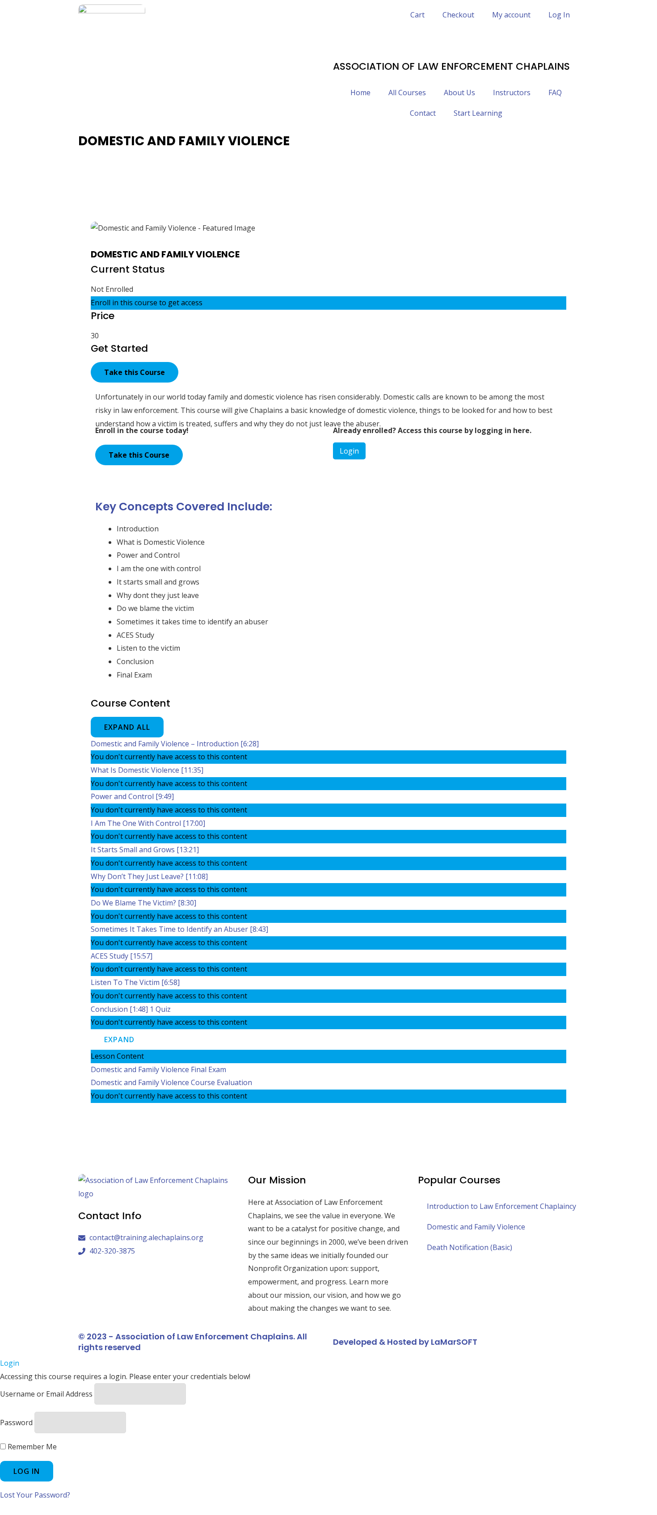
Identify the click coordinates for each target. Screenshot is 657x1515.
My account (511, 15)
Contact (423, 113)
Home (360, 92)
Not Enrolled (112, 289)
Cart (417, 15)
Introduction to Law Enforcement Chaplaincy (501, 1206)
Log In (559, 15)
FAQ (555, 92)
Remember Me (31, 1447)
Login (349, 451)
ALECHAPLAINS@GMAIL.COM (382, 54)
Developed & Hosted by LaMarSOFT (405, 1341)
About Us (459, 92)
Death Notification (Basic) (469, 1247)
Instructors (512, 92)
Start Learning (478, 113)
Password (16, 1422)
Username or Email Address (46, 1394)
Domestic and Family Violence (476, 1227)
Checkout (458, 15)
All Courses (407, 92)
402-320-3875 (356, 40)
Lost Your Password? (35, 1495)
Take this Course (134, 372)
